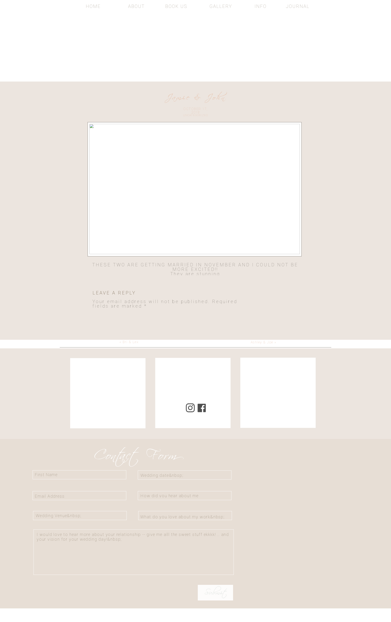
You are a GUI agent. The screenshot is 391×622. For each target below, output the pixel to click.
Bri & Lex (131, 342)
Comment (108, 315)
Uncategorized (195, 115)
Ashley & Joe (262, 342)
